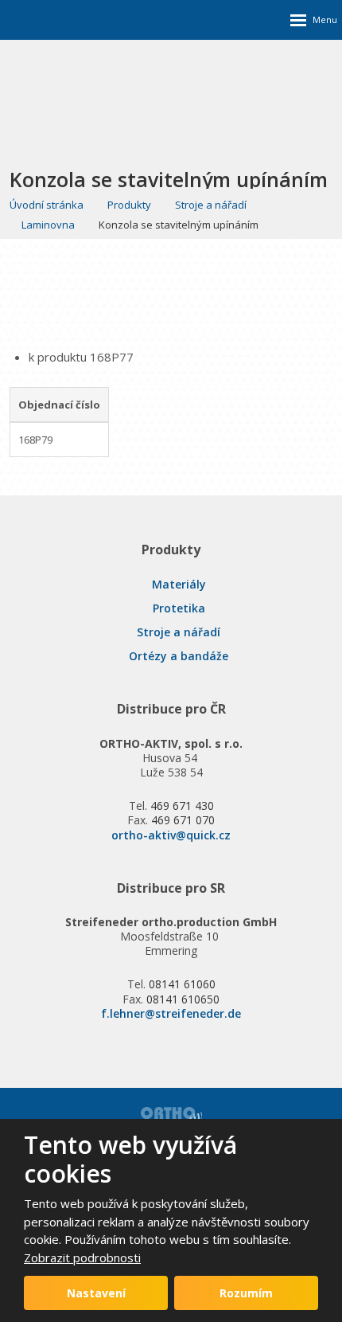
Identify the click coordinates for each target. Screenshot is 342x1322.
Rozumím (246, 1292)
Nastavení (96, 1292)
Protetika (179, 608)
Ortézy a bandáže (178, 655)
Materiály (179, 584)
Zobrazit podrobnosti (82, 1257)
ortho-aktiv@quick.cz (171, 835)
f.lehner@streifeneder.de (171, 1013)
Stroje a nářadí (178, 631)
